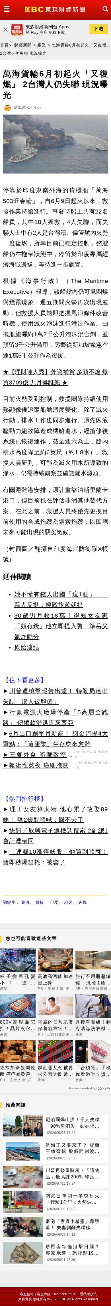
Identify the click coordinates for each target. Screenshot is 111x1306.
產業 (41, 45)
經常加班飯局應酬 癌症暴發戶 (18, 1070)
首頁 (4, 45)
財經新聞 (23, 45)
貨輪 (40, 902)
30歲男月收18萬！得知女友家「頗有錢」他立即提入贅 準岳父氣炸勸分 (61, 626)
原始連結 (26, 647)
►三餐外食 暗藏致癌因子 (38, 755)
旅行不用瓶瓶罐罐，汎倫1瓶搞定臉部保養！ (93, 980)
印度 (54, 902)
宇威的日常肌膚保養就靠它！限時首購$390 (55, 1026)
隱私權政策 (88, 1294)
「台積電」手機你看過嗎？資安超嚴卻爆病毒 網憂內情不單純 (93, 1071)
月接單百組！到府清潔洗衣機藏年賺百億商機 (93, 1026)
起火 (68, 902)
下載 (99, 28)
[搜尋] (104, 14)
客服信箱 (27, 1294)
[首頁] (55, 9)
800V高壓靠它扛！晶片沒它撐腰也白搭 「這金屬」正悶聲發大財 (18, 1026)
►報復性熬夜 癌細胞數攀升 (39, 766)
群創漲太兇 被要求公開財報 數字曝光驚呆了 (55, 1071)
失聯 (82, 902)
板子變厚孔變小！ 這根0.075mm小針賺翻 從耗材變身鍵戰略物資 (18, 980)
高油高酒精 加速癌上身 (55, 979)
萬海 (25, 902)
